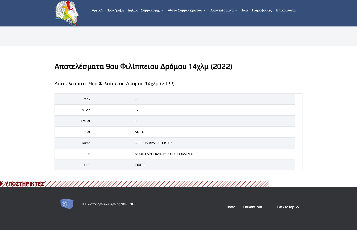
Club (87, 154)
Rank (86, 99)
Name (86, 143)
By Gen (85, 110)
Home (231, 207)
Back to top (286, 207)
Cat (88, 132)
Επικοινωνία (252, 207)
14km (86, 165)
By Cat (85, 121)
